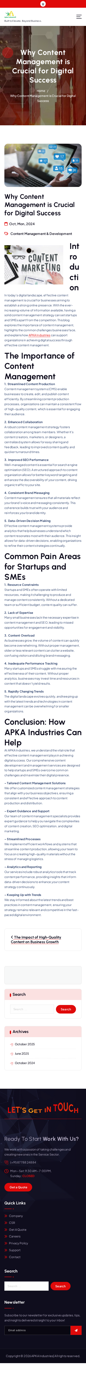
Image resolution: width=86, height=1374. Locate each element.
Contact (14, 1257)
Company (16, 1216)
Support (14, 1250)
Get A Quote (18, 1229)
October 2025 (25, 1044)
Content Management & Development (41, 233)
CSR (12, 1222)
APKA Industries (40, 335)
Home (41, 91)
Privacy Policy (18, 1243)
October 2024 (25, 1063)
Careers (14, 1236)
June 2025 (22, 1053)
